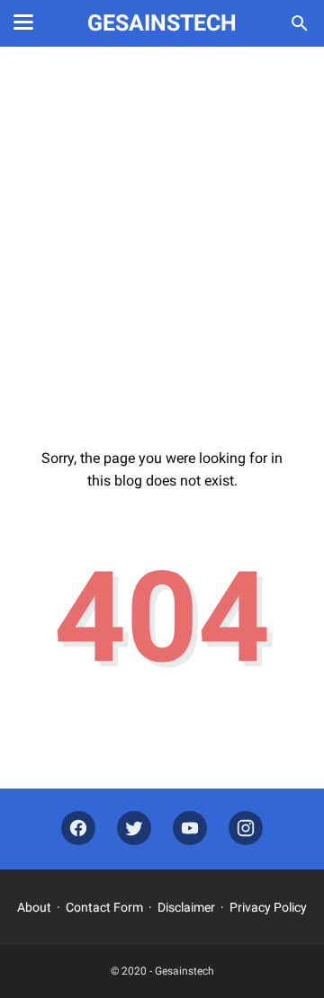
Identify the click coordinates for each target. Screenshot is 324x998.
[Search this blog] (299, 23)
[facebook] (78, 828)
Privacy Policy (268, 907)
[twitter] (134, 828)
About (34, 907)
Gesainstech (162, 23)
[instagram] (246, 828)
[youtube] (190, 828)
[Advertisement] (162, 235)
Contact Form (104, 907)
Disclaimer (186, 907)
